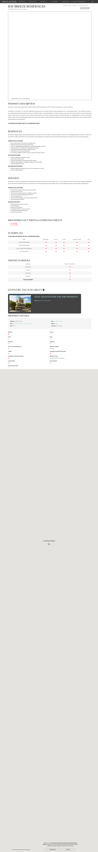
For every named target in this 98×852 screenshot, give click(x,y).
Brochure (13, 223)
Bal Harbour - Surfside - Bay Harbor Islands (22, 323)
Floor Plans (13, 225)
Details (75, 5)
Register (53, 849)
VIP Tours (54, 1)
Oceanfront (33, 1)
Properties (21, 1)
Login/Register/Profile (76, 1)
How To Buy (65, 1)
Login (68, 849)
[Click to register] (45, 242)
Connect (43, 1)
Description (67, 5)
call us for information (44, 300)
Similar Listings (83, 5)
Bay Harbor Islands (22, 9)
